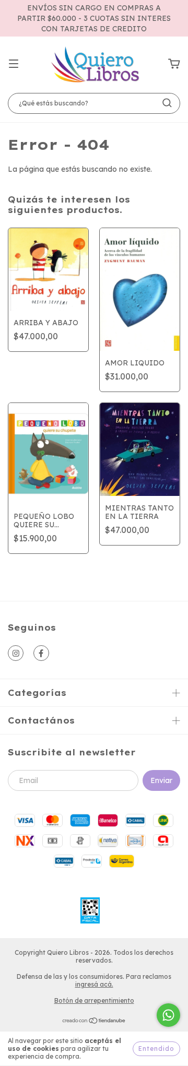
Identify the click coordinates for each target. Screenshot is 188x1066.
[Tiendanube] (94, 1022)
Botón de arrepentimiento (94, 1000)
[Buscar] (167, 102)
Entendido (156, 1048)
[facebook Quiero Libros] (41, 653)
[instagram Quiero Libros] (16, 653)
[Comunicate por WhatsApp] (168, 1015)
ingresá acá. (94, 984)
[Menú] (13, 64)
